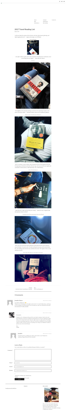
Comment (10, 350)
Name (11, 362)
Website (11, 370)
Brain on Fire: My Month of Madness (33, 114)
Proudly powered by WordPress (10, 388)
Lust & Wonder (33, 39)
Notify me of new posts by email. (22, 378)
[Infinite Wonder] (33, 10)
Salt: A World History (33, 169)
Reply (50, 308)
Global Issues (45, 21)
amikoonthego (20, 312)
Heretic (33, 60)
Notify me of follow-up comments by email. (23, 376)
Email (11, 366)
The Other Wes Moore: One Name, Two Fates (33, 252)
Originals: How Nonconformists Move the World (33, 214)
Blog (35, 21)
